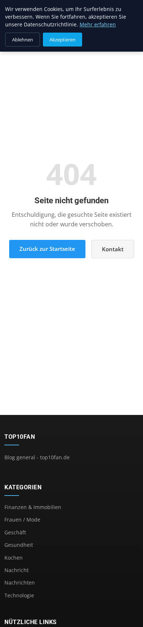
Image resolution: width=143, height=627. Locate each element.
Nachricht (16, 570)
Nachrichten (19, 582)
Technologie (19, 595)
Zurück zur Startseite (47, 248)
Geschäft (15, 532)
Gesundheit (18, 544)
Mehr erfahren (98, 24)
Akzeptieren (63, 39)
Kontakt (113, 249)
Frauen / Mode (22, 519)
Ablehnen (22, 39)
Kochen (13, 557)
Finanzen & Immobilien (32, 507)
